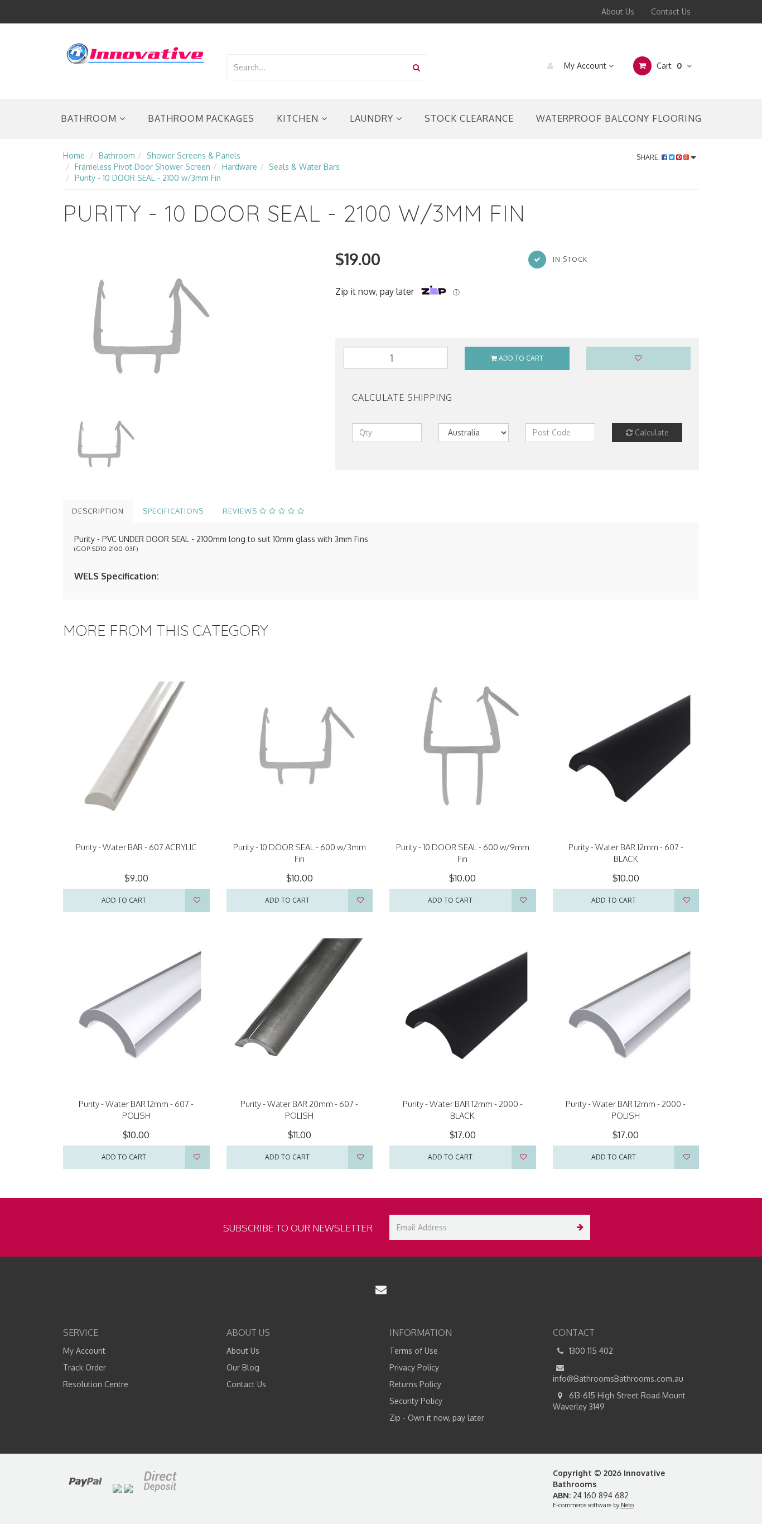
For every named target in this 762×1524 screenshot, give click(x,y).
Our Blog (242, 1367)
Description (98, 510)
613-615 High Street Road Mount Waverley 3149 (619, 1401)
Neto (627, 1505)
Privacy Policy (414, 1367)
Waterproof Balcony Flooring (619, 118)
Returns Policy (415, 1384)
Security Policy (415, 1401)
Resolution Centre (95, 1384)
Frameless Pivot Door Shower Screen (142, 166)
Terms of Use (413, 1350)
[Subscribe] (577, 1227)
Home (74, 155)
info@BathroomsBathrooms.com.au (618, 1378)
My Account (585, 65)
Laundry (373, 118)
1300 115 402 (590, 1350)
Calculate (651, 432)
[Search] (416, 67)
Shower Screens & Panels (193, 155)
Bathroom (90, 118)
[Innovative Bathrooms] (136, 51)
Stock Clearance (469, 118)
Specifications (173, 510)
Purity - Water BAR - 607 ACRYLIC (136, 847)
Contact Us (671, 11)
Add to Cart (520, 358)
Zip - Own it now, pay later (436, 1417)
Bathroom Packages (201, 118)
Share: (649, 157)
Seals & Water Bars (304, 166)
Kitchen (299, 118)
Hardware (239, 166)
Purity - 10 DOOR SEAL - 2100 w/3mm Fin (148, 178)
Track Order (84, 1367)
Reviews (241, 510)
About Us (617, 11)
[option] (191, 327)
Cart (668, 65)
